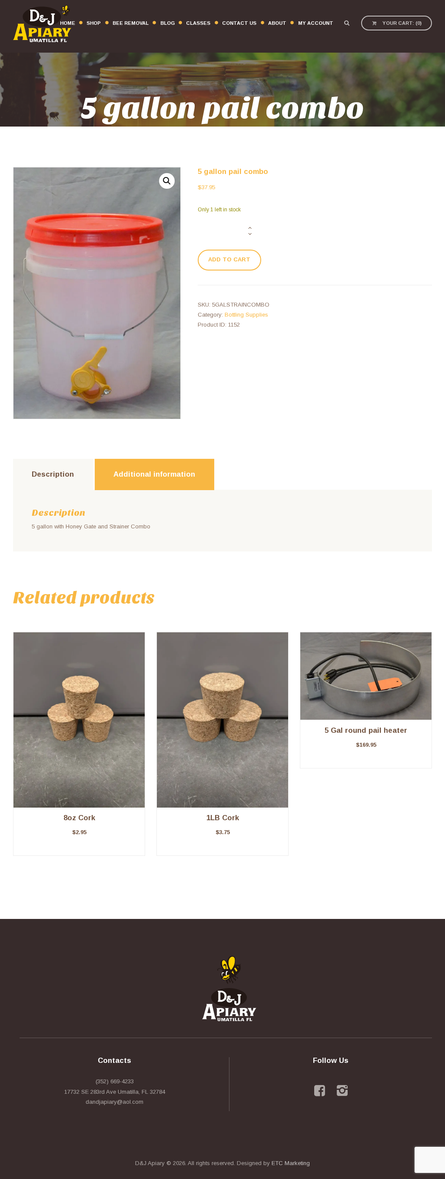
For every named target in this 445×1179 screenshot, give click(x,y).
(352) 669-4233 (115, 1081)
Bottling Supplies (246, 314)
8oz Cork (79, 818)
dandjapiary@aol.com (114, 1102)
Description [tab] (53, 474)
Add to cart (229, 259)
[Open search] (346, 23)
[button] (167, 181)
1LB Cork (222, 818)
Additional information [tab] (154, 474)
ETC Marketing (291, 1163)
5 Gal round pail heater (366, 730)
